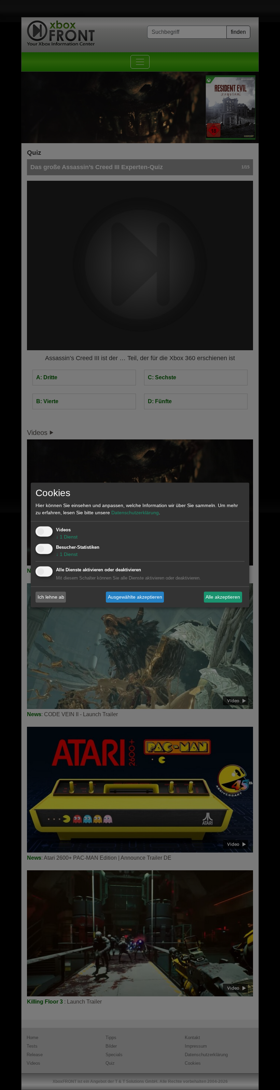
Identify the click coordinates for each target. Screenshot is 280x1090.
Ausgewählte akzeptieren (135, 597)
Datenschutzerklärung (135, 513)
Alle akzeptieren (223, 597)
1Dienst (67, 537)
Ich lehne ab (51, 597)
